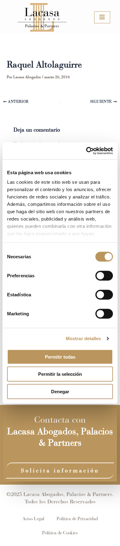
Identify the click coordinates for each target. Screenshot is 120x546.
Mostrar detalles (83, 338)
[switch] (104, 275)
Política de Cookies (60, 533)
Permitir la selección (60, 374)
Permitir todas (60, 356)
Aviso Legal (33, 518)
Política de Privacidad (77, 518)
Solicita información (60, 470)
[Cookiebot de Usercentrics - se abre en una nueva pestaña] (86, 151)
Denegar (60, 391)
